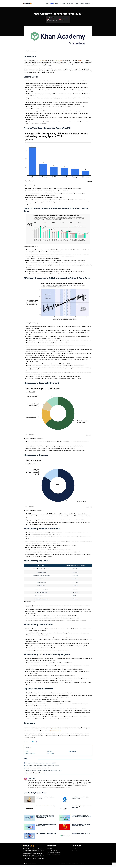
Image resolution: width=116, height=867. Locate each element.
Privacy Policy (62, 862)
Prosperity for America (30, 753)
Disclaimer (81, 862)
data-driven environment (55, 730)
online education (58, 60)
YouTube (80, 60)
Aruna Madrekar (65, 19)
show (33, 51)
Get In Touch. (75, 850)
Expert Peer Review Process (53, 854)
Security (82, 3)
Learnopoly (49, 751)
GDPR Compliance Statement (54, 852)
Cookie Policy (68, 862)
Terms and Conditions (52, 850)
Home (47, 3)
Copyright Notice (75, 862)
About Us (87, 3)
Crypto (76, 3)
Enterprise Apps (70, 3)
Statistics (52, 3)
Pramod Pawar (52, 19)
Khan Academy (42, 60)
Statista (26, 751)
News (56, 3)
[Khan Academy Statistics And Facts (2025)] (33, 741)
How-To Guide (62, 3)
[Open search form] (92, 3)
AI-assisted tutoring (55, 729)
